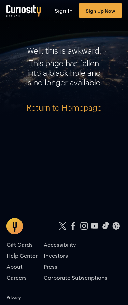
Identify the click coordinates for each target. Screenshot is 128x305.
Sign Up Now (100, 10)
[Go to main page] (24, 10)
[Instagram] (84, 226)
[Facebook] (73, 226)
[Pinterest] (116, 226)
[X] (62, 226)
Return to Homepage (64, 107)
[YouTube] (94, 226)
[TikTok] (105, 226)
